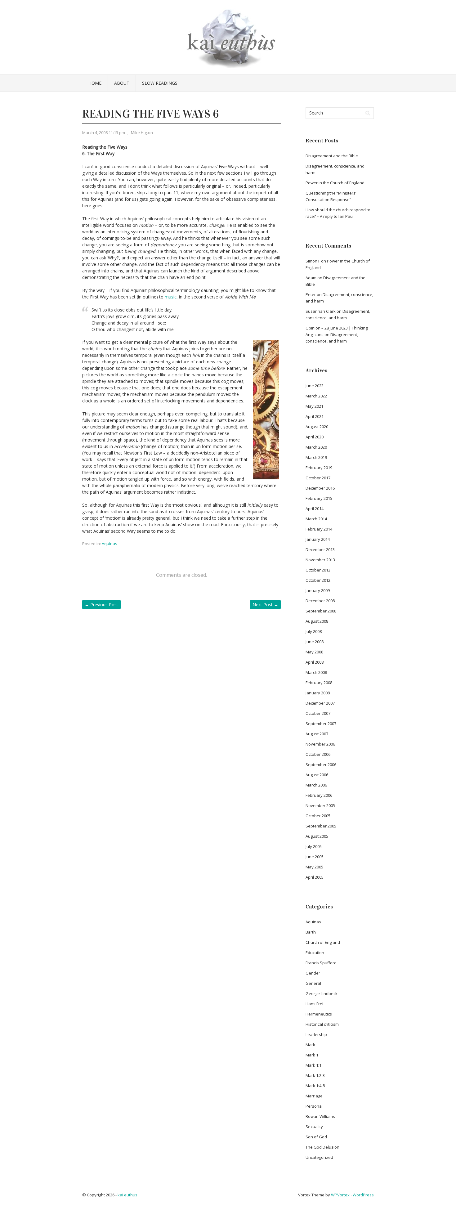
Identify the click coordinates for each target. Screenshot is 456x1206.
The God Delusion (322, 1147)
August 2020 (317, 426)
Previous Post (101, 604)
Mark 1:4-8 (315, 1085)
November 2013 (320, 560)
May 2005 (314, 867)
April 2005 (315, 877)
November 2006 (320, 744)
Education (315, 952)
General (313, 983)
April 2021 (315, 416)
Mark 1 (312, 1055)
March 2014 (316, 519)
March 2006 (316, 785)
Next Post (265, 604)
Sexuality (314, 1126)
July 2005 (314, 846)
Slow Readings (159, 83)
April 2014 (315, 508)
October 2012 (318, 580)
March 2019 (316, 457)
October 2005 (318, 815)
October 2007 (318, 713)
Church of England (323, 942)
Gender (313, 973)
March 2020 (316, 447)
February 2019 (319, 467)
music (171, 297)
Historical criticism (322, 1024)
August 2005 (317, 836)
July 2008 (314, 631)
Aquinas (109, 543)
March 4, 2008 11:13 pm (103, 132)
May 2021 (314, 406)
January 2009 (318, 590)
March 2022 (316, 396)
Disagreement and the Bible (332, 156)
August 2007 (317, 734)
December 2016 (320, 488)
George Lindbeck (322, 993)
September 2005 (321, 826)
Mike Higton (142, 132)
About (121, 83)
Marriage (314, 1096)
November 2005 (320, 805)
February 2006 (319, 795)
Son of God (316, 1137)
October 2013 (318, 570)
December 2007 (320, 703)
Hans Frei (314, 1003)
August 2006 (317, 775)
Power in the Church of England (335, 183)
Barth (311, 932)
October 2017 (318, 478)
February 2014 (319, 529)
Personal (314, 1106)
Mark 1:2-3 (315, 1075)
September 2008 (321, 611)
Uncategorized (319, 1157)
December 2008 (320, 600)
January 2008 (318, 693)
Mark (310, 1044)
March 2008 (316, 672)
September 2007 (321, 723)
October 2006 (318, 754)
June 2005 (315, 856)
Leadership (316, 1034)
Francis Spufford (321, 963)
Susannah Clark (321, 311)
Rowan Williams (320, 1116)
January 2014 (318, 539)
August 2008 (317, 621)
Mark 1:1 (313, 1065)
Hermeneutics (319, 1014)
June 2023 (315, 385)
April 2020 (315, 437)
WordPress (363, 1195)
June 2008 (315, 641)
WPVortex (340, 1195)
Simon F (313, 261)
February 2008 (319, 682)
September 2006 (321, 764)
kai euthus (127, 1195)
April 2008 (315, 662)
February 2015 (319, 498)
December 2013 (320, 549)
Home (94, 83)
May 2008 (314, 652)
